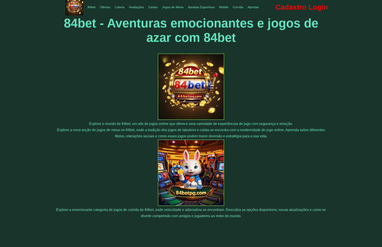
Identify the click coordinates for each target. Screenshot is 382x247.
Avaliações (136, 7)
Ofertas (105, 7)
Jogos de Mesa (172, 7)
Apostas (253, 7)
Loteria (119, 7)
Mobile (223, 7)
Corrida (238, 7)
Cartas (153, 7)
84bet (92, 7)
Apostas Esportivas (201, 7)
